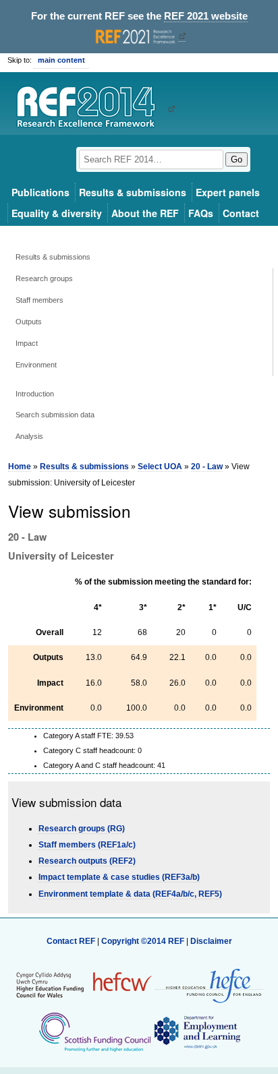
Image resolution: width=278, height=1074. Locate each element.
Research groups (44, 278)
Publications (40, 192)
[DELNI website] (197, 1031)
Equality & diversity (56, 213)
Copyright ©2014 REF (143, 941)
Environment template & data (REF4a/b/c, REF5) (130, 894)
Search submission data (55, 415)
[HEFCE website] (209, 985)
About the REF (145, 213)
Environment (36, 365)
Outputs (29, 322)
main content (61, 60)
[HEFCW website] (84, 984)
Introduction (35, 394)
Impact (27, 343)
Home (19, 466)
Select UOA (160, 466)
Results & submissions (132, 192)
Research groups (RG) (81, 828)
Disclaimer (211, 941)
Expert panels (228, 192)
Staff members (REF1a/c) (87, 844)
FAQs (200, 213)
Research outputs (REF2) (87, 861)
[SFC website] (94, 1031)
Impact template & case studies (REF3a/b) (119, 877)
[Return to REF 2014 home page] (91, 108)
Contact (241, 213)
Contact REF (71, 941)
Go (236, 159)
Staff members (39, 300)
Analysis (29, 436)
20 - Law (207, 466)
